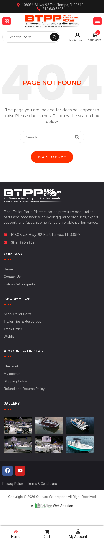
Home (15, 537)
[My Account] (77, 35)
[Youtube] (20, 471)
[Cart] (47, 531)
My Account (77, 40)
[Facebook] (7, 471)
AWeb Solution (52, 506)
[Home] (16, 531)
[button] (6, 21)
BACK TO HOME (52, 157)
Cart (47, 537)
